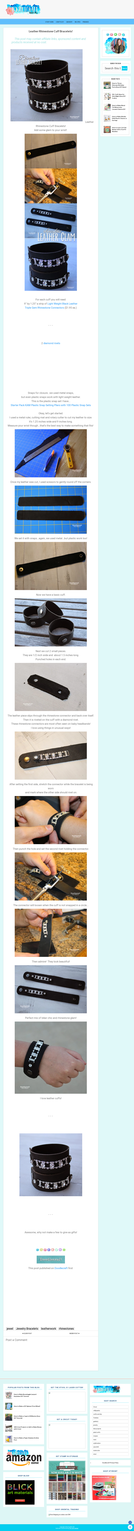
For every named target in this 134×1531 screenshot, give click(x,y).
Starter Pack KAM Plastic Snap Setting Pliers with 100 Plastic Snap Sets (51, 405)
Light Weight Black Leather (62, 303)
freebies (95, 1418)
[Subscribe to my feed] (41, 1252)
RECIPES (77, 22)
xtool (94, 1454)
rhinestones (66, 1328)
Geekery (69, 22)
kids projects (97, 1428)
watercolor (96, 1450)
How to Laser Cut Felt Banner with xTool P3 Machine (119, 129)
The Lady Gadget (73, 1528)
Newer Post (74, 1333)
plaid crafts (96, 1432)
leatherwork (48, 1328)
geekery (95, 1421)
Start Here (49, 22)
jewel (10, 1328)
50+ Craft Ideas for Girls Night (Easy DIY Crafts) (119, 96)
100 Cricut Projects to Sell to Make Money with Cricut (27, 1428)
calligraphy (96, 1410)
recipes (95, 1436)
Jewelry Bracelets (27, 1328)
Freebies (86, 22)
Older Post (27, 1333)
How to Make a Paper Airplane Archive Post (26, 1439)
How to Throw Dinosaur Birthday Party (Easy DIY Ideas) (119, 85)
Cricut (95, 1407)
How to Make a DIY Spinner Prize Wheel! (27, 1406)
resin (94, 1439)
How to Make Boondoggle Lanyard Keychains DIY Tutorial (25, 1395)
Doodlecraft (61, 1268)
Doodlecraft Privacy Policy (110, 1463)
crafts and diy (97, 1414)
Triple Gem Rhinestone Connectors (44, 307)
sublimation (97, 1443)
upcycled (96, 1447)
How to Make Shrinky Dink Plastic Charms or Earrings (119, 118)
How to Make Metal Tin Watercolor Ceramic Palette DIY (118, 107)
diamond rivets (51, 343)
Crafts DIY (60, 22)
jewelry (95, 1425)
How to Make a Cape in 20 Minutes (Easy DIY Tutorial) (27, 1417)
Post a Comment (16, 1340)
